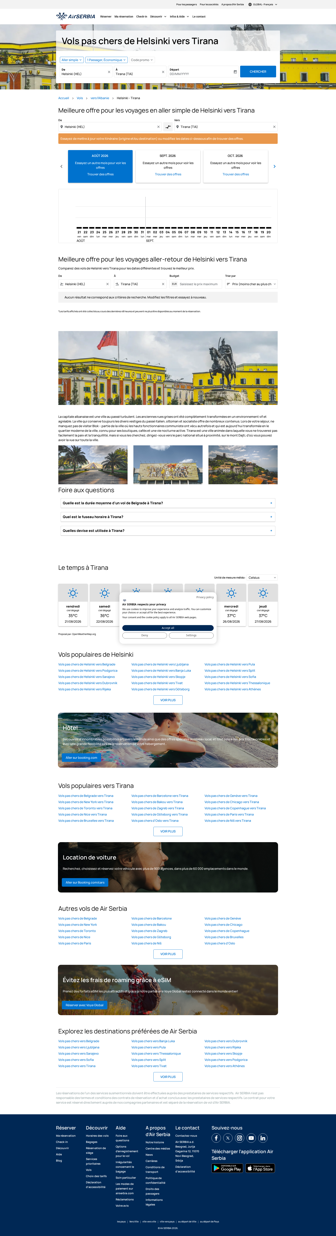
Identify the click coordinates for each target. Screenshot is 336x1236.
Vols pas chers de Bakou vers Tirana (157, 802)
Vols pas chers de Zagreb (149, 931)
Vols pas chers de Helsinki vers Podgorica (87, 670)
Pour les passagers (186, 4)
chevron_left (61, 166)
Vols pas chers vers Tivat (149, 1066)
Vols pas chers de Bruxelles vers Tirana (86, 820)
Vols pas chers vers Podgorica (226, 1060)
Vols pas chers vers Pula (148, 1047)
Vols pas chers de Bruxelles (224, 937)
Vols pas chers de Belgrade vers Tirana (85, 796)
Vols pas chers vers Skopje (223, 1053)
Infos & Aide (180, 16)
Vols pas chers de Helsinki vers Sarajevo (86, 677)
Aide (59, 1154)
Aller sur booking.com (81, 757)
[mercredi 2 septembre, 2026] (155, 228)
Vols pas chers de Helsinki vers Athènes (233, 689)
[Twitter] (228, 1138)
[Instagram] (239, 1138)
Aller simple (70, 60)
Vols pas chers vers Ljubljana (78, 1047)
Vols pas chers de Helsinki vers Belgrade (86, 664)
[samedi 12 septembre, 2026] (218, 228)
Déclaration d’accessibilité (95, 1184)
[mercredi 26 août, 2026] (110, 228)
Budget (174, 276)
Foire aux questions (122, 1138)
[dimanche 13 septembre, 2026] (224, 228)
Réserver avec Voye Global (84, 1005)
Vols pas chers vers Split (148, 1060)
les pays (121, 1221)
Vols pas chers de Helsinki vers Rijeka (84, 689)
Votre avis (122, 1205)
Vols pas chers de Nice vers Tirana (82, 814)
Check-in (141, 16)
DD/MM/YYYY (179, 74)
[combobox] (84, 74)
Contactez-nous (186, 1135)
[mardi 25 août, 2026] (104, 228)
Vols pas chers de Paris (74, 943)
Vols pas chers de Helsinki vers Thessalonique (237, 683)
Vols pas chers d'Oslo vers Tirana (154, 820)
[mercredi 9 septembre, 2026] (199, 228)
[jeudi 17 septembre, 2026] (249, 228)
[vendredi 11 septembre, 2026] (211, 228)
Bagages (91, 1142)
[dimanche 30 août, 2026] (135, 228)
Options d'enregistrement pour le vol (127, 1151)
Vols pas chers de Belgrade (77, 918)
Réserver (105, 16)
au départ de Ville (187, 1221)
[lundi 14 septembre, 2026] (230, 228)
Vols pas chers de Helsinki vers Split (230, 670)
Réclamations (125, 1199)
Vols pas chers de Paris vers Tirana (229, 814)
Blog (59, 1160)
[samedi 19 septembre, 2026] (262, 228)
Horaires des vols (97, 1135)
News (149, 1154)
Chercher (258, 71)
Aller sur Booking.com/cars (85, 882)
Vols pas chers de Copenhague (227, 931)
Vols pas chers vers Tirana (76, 1066)
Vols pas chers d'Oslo (220, 943)
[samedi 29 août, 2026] (129, 228)
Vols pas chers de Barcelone (151, 918)
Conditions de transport (155, 1169)
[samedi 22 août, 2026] (85, 228)
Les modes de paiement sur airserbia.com (125, 1188)
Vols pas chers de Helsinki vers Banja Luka (161, 670)
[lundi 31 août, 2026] (142, 228)
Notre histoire (155, 1142)
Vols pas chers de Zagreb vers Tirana (157, 808)
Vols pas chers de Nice (74, 937)
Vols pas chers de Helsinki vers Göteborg (160, 689)
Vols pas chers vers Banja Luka (153, 1041)
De (63, 69)
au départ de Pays (209, 1221)
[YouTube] (251, 1138)
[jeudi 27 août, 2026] (117, 228)
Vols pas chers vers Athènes (225, 1066)
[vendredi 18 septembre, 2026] (256, 228)
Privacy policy (205, 597)
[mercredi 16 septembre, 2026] (243, 228)
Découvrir (158, 16)
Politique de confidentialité (155, 1180)
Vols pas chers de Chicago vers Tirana (232, 802)
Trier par (230, 276)
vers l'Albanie (100, 98)
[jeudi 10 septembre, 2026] (205, 228)
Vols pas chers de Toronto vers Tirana (85, 808)
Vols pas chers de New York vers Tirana (85, 802)
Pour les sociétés (209, 4)
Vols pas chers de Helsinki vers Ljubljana (160, 664)
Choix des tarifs (96, 1176)
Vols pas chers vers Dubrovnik (226, 1041)
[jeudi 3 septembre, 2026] (161, 228)
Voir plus (168, 700)
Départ (174, 69)
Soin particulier (126, 1177)
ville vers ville (149, 1221)
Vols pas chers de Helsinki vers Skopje (158, 677)
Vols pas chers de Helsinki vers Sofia (230, 677)
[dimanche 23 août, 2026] (91, 228)
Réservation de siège (96, 1150)
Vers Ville (134, 1221)
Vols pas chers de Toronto (77, 931)
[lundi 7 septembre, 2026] (186, 228)
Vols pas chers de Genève (223, 918)
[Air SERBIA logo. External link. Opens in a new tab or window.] (124, 600)
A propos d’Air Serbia (232, 4)
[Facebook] (216, 1138)
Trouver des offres (100, 174)
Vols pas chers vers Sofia (76, 1060)
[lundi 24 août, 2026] (98, 228)
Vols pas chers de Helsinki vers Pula (230, 664)
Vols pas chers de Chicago (223, 924)
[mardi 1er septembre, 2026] (148, 228)
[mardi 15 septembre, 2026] (237, 228)
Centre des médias (158, 1148)
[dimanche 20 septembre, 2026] (268, 228)
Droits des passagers (152, 1191)
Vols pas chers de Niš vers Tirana (228, 820)
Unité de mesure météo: (230, 577)
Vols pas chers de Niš (146, 943)
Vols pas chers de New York (77, 924)
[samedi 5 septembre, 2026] (173, 228)
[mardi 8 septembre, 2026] (192, 228)
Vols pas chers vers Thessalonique (156, 1053)
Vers (177, 120)
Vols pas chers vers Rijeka (223, 1047)
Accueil (63, 98)
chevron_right (274, 166)
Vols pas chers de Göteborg (151, 937)
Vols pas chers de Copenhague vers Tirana (235, 808)
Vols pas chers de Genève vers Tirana (231, 796)
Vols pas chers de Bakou (148, 924)
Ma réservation (124, 16)
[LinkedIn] (263, 1138)
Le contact (199, 16)
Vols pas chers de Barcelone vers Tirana (159, 796)
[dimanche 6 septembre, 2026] (180, 228)
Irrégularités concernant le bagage (125, 1166)
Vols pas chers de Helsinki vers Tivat (157, 683)
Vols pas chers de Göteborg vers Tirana (159, 814)
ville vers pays (167, 1221)
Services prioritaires (93, 1161)
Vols (80, 98)
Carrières (152, 1161)
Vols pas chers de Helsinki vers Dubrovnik (87, 683)
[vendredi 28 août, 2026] (123, 228)
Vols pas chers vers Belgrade (78, 1041)
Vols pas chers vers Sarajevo (78, 1053)
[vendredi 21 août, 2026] (79, 228)
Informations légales (154, 1202)
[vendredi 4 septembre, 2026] (167, 228)
